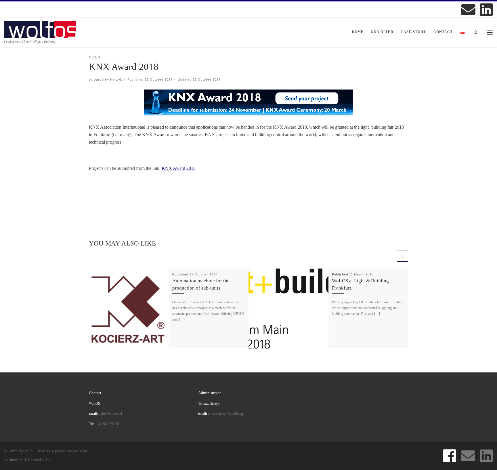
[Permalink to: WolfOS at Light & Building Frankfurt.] (288, 309)
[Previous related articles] (390, 255)
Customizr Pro (39, 459)
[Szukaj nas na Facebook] (450, 9)
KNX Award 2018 (179, 168)
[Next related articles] (402, 255)
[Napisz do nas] (468, 9)
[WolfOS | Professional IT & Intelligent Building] (40, 28)
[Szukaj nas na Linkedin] (486, 9)
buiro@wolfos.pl (110, 414)
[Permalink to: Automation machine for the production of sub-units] (129, 309)
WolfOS (26, 451)
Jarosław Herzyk (108, 79)
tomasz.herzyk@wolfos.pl (226, 414)
